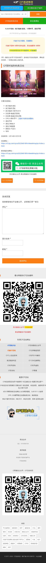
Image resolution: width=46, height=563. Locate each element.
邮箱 (4, 249)
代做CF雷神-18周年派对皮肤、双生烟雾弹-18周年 (23, 46)
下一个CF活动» (39, 180)
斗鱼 (33, 539)
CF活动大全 (11, 345)
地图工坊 (32, 536)
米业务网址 (34, 21)
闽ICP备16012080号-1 (28, 556)
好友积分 (15, 536)
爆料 (39, 528)
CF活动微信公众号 (34, 345)
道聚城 (28, 539)
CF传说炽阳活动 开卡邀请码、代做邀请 (23, 50)
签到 (4, 532)
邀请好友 (27, 528)
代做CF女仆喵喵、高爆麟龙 (23, 41)
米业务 (10, 532)
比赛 (4, 536)
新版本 (13, 543)
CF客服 (34, 370)
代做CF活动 (11, 350)
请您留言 (33, 33)
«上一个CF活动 (7, 180)
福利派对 (14, 528)
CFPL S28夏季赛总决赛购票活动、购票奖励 (23, 395)
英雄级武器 (34, 543)
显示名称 (6, 238)
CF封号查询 (11, 365)
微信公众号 (25, 532)
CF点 (33, 528)
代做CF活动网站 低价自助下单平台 (13, 539)
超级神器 (5, 543)
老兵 (38, 539)
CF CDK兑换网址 (34, 360)
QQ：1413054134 (23, 444)
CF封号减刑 (34, 365)
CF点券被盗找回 (34, 350)
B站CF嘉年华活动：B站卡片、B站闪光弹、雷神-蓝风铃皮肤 (23, 399)
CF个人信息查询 (11, 355)
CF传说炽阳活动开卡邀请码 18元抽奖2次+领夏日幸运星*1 (23, 382)
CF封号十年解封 (34, 355)
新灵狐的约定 (11, 360)
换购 (4, 547)
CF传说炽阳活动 (11, 21)
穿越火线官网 (23, 454)
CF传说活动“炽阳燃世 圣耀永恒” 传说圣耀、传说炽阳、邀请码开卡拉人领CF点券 (23, 386)
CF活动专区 (23, 3)
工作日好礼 (24, 536)
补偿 (9, 536)
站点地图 (39, 556)
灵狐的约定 (34, 532)
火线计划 (17, 532)
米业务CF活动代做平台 (23, 457)
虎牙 (9, 547)
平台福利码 (6, 528)
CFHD (26, 543)
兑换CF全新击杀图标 (26, 118)
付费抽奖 (19, 543)
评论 (4, 207)
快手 (21, 528)
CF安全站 (11, 370)
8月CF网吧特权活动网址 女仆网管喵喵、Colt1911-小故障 (23, 391)
